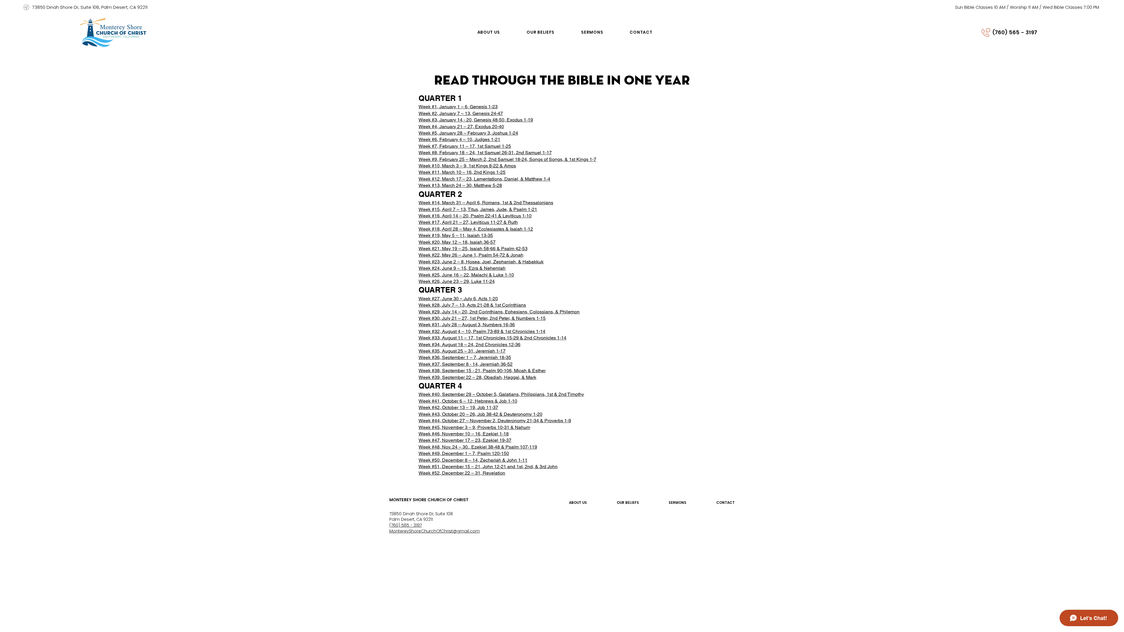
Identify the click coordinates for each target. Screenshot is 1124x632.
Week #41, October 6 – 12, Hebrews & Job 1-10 (468, 401)
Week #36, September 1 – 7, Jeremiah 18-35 (465, 357)
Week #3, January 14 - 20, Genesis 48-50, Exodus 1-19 (476, 120)
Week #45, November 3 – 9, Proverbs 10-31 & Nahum (474, 427)
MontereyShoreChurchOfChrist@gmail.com (434, 531)
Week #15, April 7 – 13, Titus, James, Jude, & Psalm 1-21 (478, 209)
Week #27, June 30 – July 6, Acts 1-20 (458, 298)
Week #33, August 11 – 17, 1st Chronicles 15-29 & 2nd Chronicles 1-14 (492, 338)
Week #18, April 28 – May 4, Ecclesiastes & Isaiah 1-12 (476, 229)
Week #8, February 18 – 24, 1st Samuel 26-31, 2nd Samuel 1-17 (485, 152)
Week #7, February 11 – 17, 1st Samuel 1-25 (465, 146)
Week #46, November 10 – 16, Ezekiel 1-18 (464, 434)
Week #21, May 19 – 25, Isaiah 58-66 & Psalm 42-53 (473, 248)
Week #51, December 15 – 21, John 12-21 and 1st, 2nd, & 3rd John (488, 466)
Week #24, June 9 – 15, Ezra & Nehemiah (462, 268)
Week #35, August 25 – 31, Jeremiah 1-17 (462, 351)
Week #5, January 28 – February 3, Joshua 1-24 (468, 133)
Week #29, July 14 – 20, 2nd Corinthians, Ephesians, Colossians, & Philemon (499, 312)
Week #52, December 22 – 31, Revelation (462, 473)
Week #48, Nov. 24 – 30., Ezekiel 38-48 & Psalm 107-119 (478, 447)
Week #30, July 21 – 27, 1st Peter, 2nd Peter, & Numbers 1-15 (482, 318)
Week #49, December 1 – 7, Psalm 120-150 (464, 453)
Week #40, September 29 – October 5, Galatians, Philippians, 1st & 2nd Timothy (501, 394)
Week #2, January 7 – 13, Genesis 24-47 (461, 113)
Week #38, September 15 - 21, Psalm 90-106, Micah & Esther (482, 370)
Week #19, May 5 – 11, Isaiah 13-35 (456, 235)
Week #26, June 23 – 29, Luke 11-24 (457, 281)
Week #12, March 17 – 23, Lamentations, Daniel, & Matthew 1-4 (484, 179)
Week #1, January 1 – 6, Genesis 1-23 (458, 106)
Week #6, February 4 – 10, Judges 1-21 (459, 139)
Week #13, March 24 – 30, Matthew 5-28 (460, 185)
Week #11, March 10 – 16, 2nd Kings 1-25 (462, 172)
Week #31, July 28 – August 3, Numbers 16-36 (467, 324)
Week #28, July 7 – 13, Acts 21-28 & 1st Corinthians (472, 305)
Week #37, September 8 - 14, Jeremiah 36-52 (466, 364)
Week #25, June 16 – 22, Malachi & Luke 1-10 (466, 275)
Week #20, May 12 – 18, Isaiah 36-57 (457, 242)
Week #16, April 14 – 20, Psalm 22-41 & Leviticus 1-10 (475, 216)
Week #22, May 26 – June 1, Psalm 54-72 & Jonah (471, 255)
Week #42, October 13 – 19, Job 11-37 (458, 407)
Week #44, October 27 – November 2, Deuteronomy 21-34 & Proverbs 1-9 (495, 420)
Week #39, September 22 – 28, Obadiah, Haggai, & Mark (477, 377)
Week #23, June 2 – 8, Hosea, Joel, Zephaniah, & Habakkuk (481, 262)
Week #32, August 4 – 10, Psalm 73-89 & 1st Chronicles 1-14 (482, 331)
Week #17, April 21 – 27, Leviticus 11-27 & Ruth (468, 222)
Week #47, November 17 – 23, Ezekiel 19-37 (465, 440)
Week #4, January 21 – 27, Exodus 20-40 (461, 126)
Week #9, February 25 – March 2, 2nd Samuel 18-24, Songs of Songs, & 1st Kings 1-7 (507, 159)
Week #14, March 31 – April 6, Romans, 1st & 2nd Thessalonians (486, 202)
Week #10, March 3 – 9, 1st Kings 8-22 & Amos (467, 166)
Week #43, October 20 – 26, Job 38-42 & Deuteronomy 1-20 (480, 414)
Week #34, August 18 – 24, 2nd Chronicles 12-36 (469, 344)
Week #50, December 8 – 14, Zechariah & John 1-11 (473, 460)
